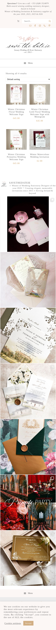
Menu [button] (30, 63)
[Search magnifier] (50, 21)
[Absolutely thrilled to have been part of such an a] (28, 502)
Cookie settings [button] (12, 623)
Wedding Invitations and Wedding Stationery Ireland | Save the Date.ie (28, 44)
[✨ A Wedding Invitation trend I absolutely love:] (28, 335)
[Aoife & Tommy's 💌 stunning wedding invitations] (28, 279)
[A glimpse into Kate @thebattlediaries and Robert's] (28, 224)
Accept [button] (28, 623)
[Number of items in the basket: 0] (18, 21)
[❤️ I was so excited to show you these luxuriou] (28, 558)
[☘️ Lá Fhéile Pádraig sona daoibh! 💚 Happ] (28, 446)
